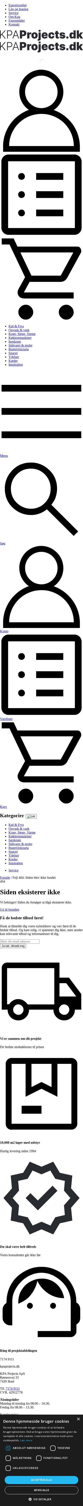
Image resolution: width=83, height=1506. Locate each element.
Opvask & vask (19, 330)
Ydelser (14, 357)
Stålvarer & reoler (20, 345)
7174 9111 (13, 1388)
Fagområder (17, 20)
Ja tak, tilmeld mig (13, 946)
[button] (41, 1499)
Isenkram (15, 341)
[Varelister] (41, 235)
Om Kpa (14, 17)
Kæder (13, 360)
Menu (4, 455)
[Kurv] (41, 319)
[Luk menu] (31, 816)
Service (14, 13)
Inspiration (16, 364)
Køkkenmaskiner (20, 337)
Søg (2, 543)
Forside (5, 877)
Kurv (3, 806)
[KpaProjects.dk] (41, 39)
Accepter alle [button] (41, 1480)
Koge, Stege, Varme (22, 334)
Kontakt (14, 24)
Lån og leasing (18, 9)
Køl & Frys (16, 326)
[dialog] (41, 1460)
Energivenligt (18, 5)
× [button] (78, 1419)
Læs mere (26, 1440)
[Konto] (41, 151)
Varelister (6, 719)
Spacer (13, 353)
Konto (4, 631)
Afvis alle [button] (41, 1490)
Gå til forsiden (9, 909)
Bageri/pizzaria (19, 349)
